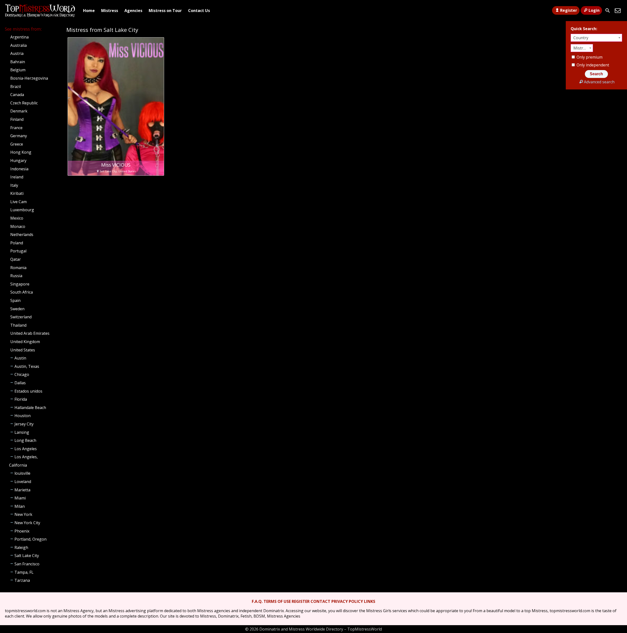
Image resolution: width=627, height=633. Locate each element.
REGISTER (301, 601)
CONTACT (320, 601)
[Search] (607, 10)
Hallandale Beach (30, 407)
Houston (22, 415)
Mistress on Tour (165, 10)
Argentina (19, 37)
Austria (17, 53)
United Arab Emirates (29, 333)
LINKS (369, 601)
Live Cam (18, 201)
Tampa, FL (24, 572)
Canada (17, 94)
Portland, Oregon (30, 539)
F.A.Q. (257, 601)
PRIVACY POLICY (347, 601)
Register (568, 10)
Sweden (17, 308)
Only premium (589, 57)
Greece (16, 144)
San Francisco (26, 564)
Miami (20, 498)
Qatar (15, 259)
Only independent (592, 65)
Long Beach (25, 440)
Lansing (21, 432)
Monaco (17, 226)
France (16, 127)
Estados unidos (28, 391)
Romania (18, 267)
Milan (19, 506)
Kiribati (17, 193)
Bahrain (17, 61)
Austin (20, 358)
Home (89, 10)
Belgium (17, 70)
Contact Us (199, 10)
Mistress (109, 10)
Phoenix (21, 531)
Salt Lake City (26, 555)
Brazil (15, 86)
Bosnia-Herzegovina (29, 78)
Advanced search (599, 82)
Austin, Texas (26, 366)
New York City (27, 522)
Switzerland (21, 317)
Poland (16, 243)
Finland (17, 119)
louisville (22, 473)
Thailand (18, 325)
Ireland (16, 177)
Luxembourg (22, 209)
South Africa (21, 292)
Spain (15, 300)
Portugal (18, 251)
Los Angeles (25, 448)
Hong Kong (20, 152)
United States (22, 350)
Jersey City (24, 424)
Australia (18, 45)
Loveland (22, 481)
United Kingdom (25, 341)
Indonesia (19, 169)
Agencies (133, 10)
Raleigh (21, 547)
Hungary (18, 160)
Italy (14, 185)
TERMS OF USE (277, 601)
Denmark (18, 111)
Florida (20, 399)
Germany (18, 135)
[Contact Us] (617, 10)
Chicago (21, 374)
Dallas (20, 382)
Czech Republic (24, 103)
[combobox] (596, 38)
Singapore (19, 284)
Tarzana (22, 580)
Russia (16, 275)
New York (23, 514)
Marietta (22, 490)
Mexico (16, 218)
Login (594, 10)
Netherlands (21, 234)
